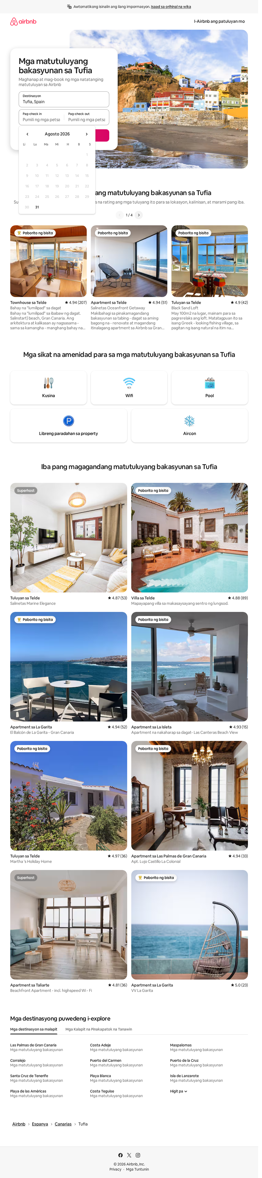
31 (37, 207)
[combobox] (64, 102)
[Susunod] (139, 215)
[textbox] (41, 119)
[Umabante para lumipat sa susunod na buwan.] (86, 134)
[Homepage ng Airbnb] (23, 21)
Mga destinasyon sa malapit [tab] (33, 1029)
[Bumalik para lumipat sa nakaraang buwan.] (27, 134)
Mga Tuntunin (137, 1169)
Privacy (115, 1169)
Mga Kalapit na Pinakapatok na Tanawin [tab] (99, 1029)
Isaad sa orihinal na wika (171, 6)
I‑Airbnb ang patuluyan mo (219, 21)
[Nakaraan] (120, 215)
